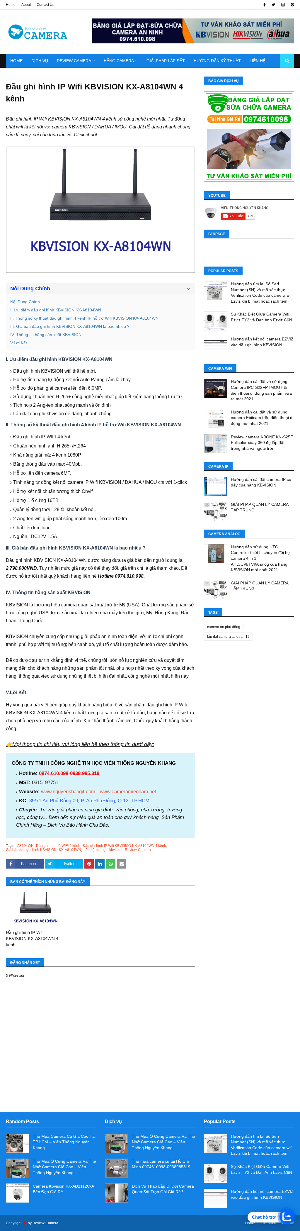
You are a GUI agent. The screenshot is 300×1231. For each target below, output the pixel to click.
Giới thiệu (268, 1223)
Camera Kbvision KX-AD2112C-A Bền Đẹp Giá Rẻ (63, 1189)
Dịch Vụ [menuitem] (39, 60)
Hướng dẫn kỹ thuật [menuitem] (217, 60)
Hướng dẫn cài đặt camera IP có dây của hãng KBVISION (261, 482)
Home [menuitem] (16, 60)
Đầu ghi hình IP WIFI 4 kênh (58, 846)
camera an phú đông (223, 627)
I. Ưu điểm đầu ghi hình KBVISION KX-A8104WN (55, 310)
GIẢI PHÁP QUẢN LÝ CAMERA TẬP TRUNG (259, 507)
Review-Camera (138, 850)
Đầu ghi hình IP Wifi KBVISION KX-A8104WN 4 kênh (124, 846)
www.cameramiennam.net (128, 791)
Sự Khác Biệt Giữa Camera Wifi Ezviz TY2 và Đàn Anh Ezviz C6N (261, 317)
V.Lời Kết (18, 342)
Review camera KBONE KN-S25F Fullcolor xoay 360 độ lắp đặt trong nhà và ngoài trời (262, 443)
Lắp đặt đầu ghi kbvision (102, 850)
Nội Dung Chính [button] (30, 288)
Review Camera (45, 1223)
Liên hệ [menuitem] (257, 60)
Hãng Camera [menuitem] (119, 60)
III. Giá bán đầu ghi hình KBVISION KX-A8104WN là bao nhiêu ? (69, 326)
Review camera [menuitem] (74, 60)
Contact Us (45, 5)
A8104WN (25, 846)
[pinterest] (291, 4)
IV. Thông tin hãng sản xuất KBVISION (45, 334)
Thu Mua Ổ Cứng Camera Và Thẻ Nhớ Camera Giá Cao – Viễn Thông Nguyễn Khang (64, 1167)
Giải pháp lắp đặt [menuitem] (165, 60)
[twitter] (273, 4)
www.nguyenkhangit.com (68, 791)
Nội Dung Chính (25, 301)
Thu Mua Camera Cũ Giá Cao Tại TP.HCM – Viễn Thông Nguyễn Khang (64, 1142)
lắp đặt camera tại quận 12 (228, 637)
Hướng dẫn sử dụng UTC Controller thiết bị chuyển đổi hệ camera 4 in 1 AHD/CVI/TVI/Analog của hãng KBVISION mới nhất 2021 (260, 558)
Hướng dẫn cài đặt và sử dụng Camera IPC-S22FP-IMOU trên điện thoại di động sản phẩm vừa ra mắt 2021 (261, 390)
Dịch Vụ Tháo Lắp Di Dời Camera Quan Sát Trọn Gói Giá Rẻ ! (163, 1189)
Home (11, 5)
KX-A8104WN (70, 850)
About (26, 5)
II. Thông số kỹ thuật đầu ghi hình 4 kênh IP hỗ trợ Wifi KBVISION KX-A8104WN (84, 318)
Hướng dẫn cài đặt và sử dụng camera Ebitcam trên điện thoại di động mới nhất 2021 (262, 418)
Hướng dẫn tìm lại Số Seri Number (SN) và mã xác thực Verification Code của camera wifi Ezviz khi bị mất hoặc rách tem (261, 292)
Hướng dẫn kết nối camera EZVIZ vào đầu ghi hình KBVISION (262, 342)
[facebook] (264, 4)
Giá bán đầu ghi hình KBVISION (31, 850)
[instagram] (283, 4)
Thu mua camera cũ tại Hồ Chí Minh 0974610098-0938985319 (161, 1164)
